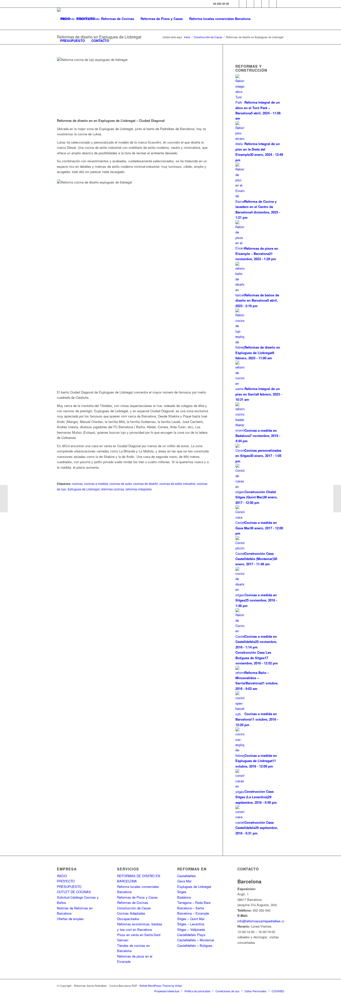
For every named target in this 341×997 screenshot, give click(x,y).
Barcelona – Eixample (193, 913)
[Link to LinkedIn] (272, 3)
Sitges (181, 891)
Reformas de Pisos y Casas (137, 897)
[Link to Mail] (280, 3)
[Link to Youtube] (257, 3)
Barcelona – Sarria (190, 908)
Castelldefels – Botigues (194, 945)
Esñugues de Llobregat (83, 489)
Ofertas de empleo (70, 918)
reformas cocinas (112, 489)
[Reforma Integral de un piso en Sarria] (4, 498)
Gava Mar (184, 881)
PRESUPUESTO (69, 886)
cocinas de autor (121, 484)
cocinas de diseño (145, 484)
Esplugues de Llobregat (194, 886)
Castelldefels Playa (191, 934)
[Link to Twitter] (242, 3)
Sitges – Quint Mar (190, 918)
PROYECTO (66, 881)
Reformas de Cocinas (132, 902)
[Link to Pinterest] (265, 3)
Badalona (184, 897)
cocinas (77, 484)
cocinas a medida (96, 484)
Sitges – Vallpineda (191, 929)
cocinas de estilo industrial (177, 484)
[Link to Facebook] (235, 3)
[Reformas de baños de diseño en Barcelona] (337, 498)
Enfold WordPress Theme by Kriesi (161, 986)
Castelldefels (186, 875)
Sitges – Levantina (190, 924)
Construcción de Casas (134, 908)
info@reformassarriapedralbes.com (262, 921)
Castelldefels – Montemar (195, 940)
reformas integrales (139, 489)
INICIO (62, 875)
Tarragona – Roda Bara (193, 902)
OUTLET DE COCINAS (74, 891)
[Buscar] (117, 41)
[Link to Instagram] (250, 3)
